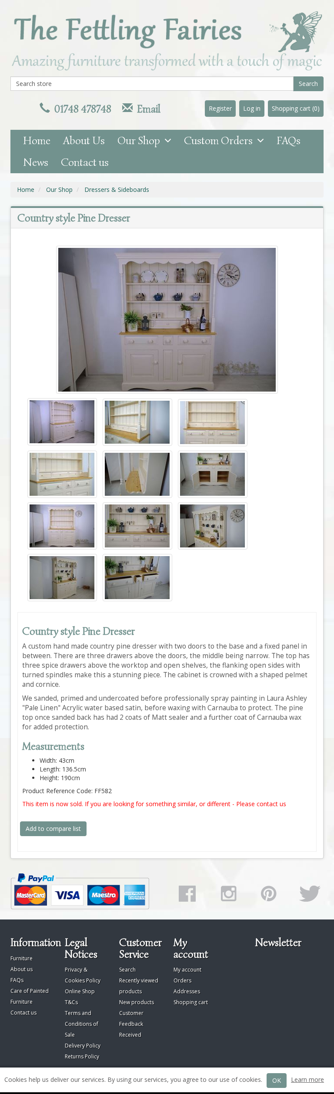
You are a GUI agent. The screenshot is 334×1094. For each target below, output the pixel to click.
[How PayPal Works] (85, 891)
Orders (182, 980)
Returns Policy (82, 1056)
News (35, 162)
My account (187, 969)
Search (308, 83)
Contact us (85, 162)
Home (36, 140)
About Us (84, 140)
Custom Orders (220, 140)
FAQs (289, 140)
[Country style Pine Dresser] (167, 320)
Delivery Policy (82, 1045)
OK (276, 1080)
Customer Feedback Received (131, 1023)
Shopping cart (191, 1002)
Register (220, 108)
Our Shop (140, 140)
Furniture (21, 958)
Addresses (187, 991)
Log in (252, 108)
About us (21, 969)
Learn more (307, 1079)
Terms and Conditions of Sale (81, 1023)
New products (136, 1002)
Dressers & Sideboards (116, 189)
